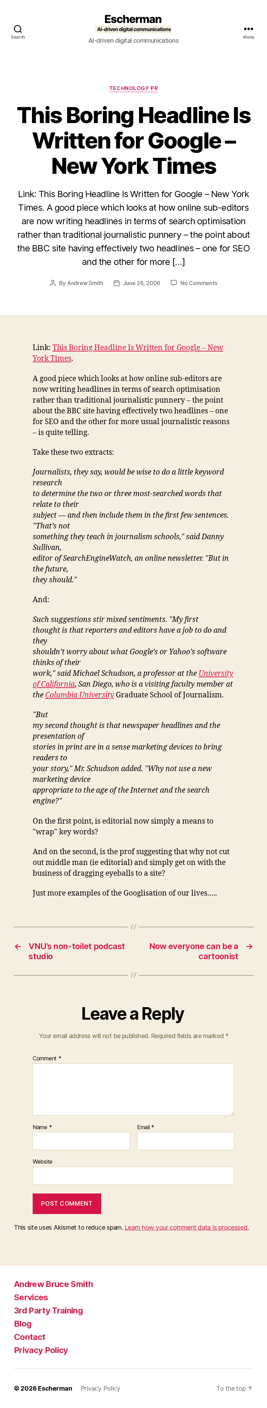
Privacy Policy (41, 1350)
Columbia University (79, 695)
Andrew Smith (85, 283)
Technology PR (133, 88)
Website (42, 1161)
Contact (29, 1337)
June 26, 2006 (142, 283)
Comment (47, 1058)
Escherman (55, 1388)
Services (31, 1297)
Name (42, 1127)
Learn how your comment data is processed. (186, 1227)
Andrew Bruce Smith (53, 1284)
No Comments (198, 283)
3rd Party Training (48, 1310)
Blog (22, 1324)
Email (145, 1127)
